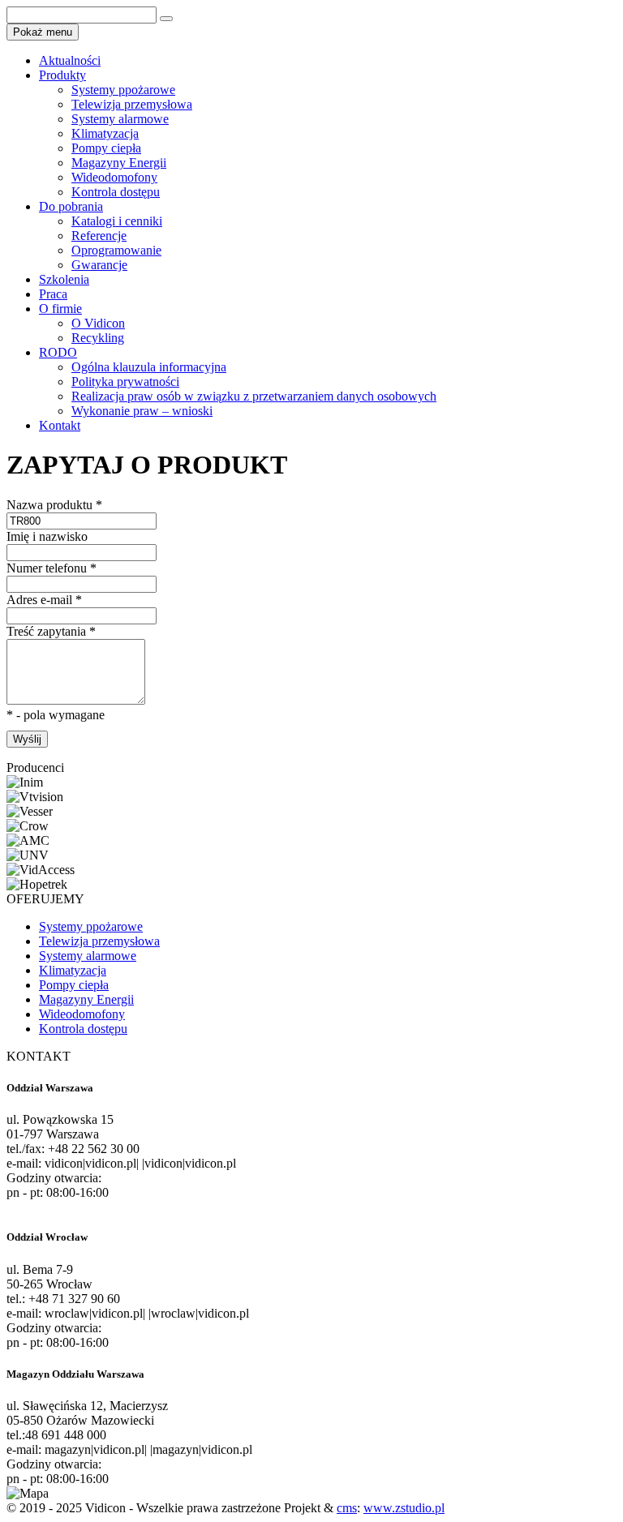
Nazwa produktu (54, 505)
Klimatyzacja (105, 133)
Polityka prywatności (125, 381)
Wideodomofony (114, 177)
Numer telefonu (51, 568)
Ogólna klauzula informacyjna (148, 367)
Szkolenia (64, 279)
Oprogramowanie (116, 250)
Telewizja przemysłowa (131, 104)
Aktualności (70, 60)
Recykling (97, 338)
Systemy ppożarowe (123, 89)
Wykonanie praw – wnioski (142, 411)
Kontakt (59, 425)
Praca (53, 294)
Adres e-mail (44, 600)
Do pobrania (71, 206)
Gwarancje (99, 265)
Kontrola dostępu (115, 192)
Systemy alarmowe (120, 119)
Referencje (99, 235)
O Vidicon (98, 323)
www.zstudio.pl (404, 1508)
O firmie (60, 308)
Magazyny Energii (118, 162)
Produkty (62, 75)
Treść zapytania (51, 631)
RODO (58, 352)
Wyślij (27, 739)
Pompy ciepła (106, 148)
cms (347, 1508)
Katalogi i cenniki (116, 221)
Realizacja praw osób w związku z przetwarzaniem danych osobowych (253, 396)
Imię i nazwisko (47, 536)
